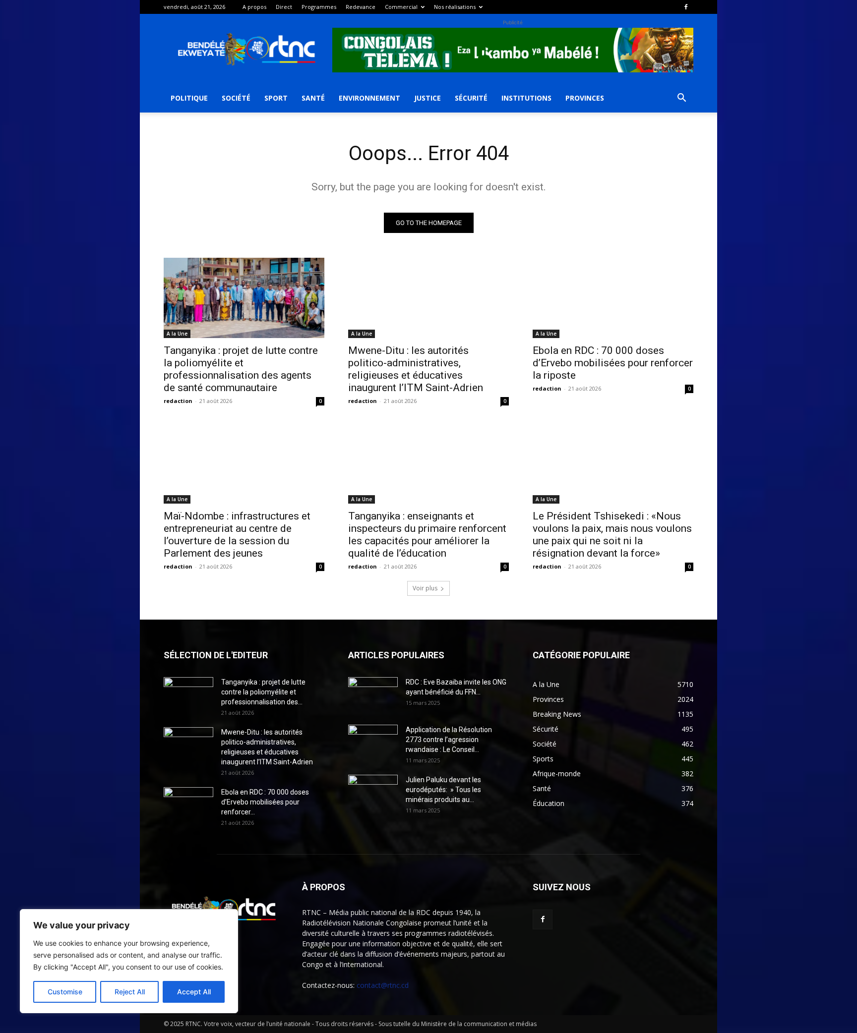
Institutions (526, 98)
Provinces (584, 98)
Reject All (130, 991)
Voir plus (425, 588)
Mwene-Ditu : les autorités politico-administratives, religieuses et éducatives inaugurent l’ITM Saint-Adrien (415, 369)
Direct (284, 6)
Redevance (360, 6)
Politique (189, 98)
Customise (65, 991)
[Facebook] (685, 7)
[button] (681, 99)
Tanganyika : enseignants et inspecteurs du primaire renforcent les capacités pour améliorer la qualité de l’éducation (427, 534)
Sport (276, 98)
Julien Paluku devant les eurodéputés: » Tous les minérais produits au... (443, 789)
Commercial (401, 6)
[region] (129, 961)
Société (236, 98)
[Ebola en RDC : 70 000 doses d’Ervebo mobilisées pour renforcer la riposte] (613, 298)
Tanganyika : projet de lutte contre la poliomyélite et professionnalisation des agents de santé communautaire (241, 369)
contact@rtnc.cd (383, 985)
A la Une (177, 333)
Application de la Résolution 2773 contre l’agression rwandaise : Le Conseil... (449, 739)
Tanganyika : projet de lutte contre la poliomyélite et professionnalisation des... (263, 692)
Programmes (319, 6)
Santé (313, 98)
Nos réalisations (455, 6)
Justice (427, 98)
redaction (178, 400)
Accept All (194, 991)
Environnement (369, 98)
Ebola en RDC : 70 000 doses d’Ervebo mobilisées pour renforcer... (265, 802)
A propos (254, 6)
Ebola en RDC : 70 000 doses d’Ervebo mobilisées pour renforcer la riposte (613, 362)
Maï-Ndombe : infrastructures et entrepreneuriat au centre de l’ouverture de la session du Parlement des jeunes (237, 534)
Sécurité (471, 98)
